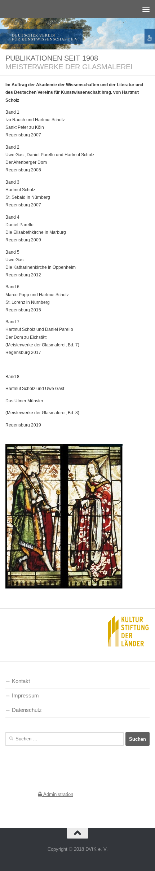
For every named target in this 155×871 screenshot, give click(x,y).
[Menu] (146, 9)
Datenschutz (27, 710)
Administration (57, 794)
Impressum (25, 696)
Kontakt (21, 681)
